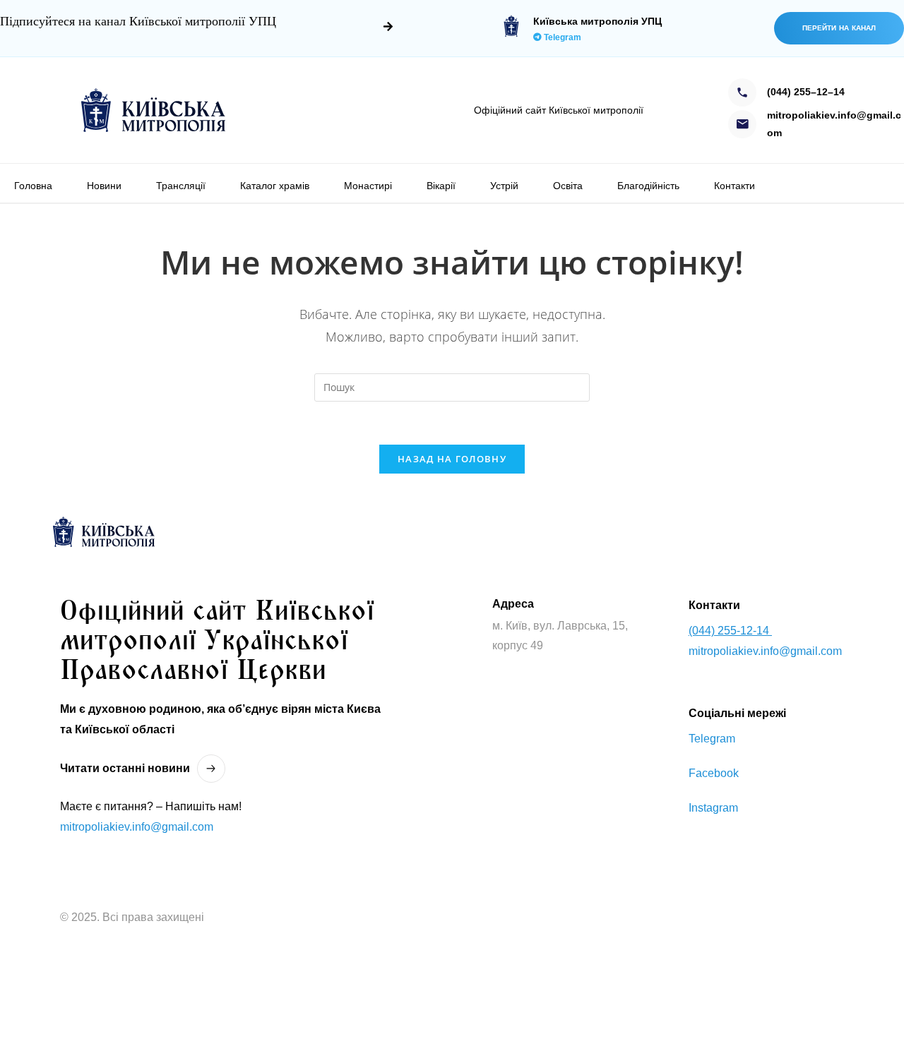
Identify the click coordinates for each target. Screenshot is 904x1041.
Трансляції (181, 185)
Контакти (734, 185)
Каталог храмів (274, 185)
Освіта (568, 185)
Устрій (504, 185)
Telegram (561, 37)
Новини (104, 185)
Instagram (713, 808)
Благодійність (648, 185)
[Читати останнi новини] (211, 768)
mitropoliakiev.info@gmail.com (136, 827)
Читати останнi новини (125, 768)
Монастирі (368, 185)
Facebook (714, 773)
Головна (33, 185)
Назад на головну (452, 458)
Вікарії (441, 185)
